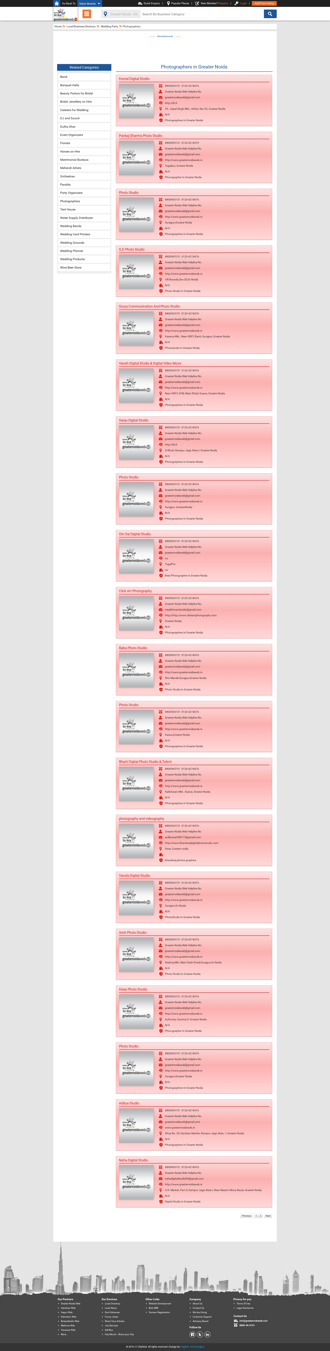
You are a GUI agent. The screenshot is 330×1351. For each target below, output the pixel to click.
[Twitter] (199, 1334)
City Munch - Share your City (119, 1334)
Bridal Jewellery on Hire (76, 101)
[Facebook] (192, 1334)
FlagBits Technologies (192, 1346)
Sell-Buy (109, 1330)
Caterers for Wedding (74, 110)
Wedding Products (72, 259)
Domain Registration (159, 1312)
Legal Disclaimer (245, 1308)
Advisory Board (200, 1321)
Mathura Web (68, 1325)
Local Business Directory (81, 26)
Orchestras (67, 176)
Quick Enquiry (152, 3)
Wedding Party (109, 26)
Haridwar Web (68, 1308)
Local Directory (112, 1303)
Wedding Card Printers (75, 234)
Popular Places (180, 3)
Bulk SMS (153, 1308)
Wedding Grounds (72, 242)
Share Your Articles (114, 1321)
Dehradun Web (68, 1316)
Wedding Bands (70, 226)
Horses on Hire (70, 151)
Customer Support (202, 1316)
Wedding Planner (71, 251)
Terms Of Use (243, 1303)
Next (268, 1215)
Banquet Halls (69, 85)
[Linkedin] (206, 1334)
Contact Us (198, 1308)
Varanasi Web (68, 1330)
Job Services (111, 1325)
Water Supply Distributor (76, 218)
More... (64, 1334)
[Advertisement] (165, 47)
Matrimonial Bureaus (74, 160)
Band (63, 77)
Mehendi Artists (70, 168)
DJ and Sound (69, 118)
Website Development (160, 1303)
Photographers (70, 201)
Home (57, 26)
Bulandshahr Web (70, 1321)
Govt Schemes (112, 1312)
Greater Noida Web (70, 1303)
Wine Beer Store (70, 267)
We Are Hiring (200, 1312)
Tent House (67, 209)
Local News (111, 1308)
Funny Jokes (111, 1316)
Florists (65, 143)
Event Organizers (71, 135)
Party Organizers (71, 193)
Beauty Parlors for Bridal (76, 93)
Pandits (65, 184)
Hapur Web (67, 1312)
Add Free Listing (264, 3)
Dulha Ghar (67, 126)
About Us (197, 1303)
